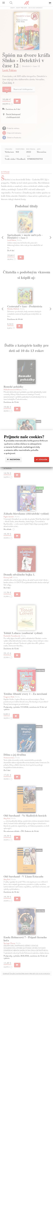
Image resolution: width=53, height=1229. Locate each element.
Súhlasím (42, 459)
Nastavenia (14, 459)
